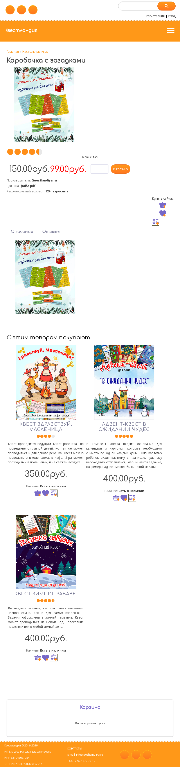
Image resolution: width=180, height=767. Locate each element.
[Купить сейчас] (162, 205)
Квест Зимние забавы (45, 593)
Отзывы (51, 231)
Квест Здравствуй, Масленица (46, 427)
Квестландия (21, 30)
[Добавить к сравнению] (155, 221)
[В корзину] (37, 493)
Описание (22, 231)
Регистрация (155, 16)
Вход (172, 16)
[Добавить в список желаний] (162, 213)
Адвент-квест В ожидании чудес (124, 427)
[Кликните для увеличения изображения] (44, 104)
